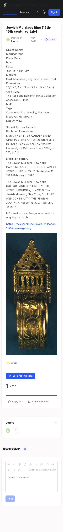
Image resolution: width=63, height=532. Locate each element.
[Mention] (8, 469)
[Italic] (25, 464)
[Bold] (19, 464)
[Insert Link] (19, 469)
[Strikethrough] (30, 464)
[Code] (47, 464)
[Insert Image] (14, 469)
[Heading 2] (8, 464)
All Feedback (10, 12)
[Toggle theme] (44, 12)
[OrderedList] (41, 464)
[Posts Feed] (37, 12)
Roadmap (25, 12)
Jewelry (13, 363)
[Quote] (52, 464)
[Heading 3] (14, 464)
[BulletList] (36, 464)
